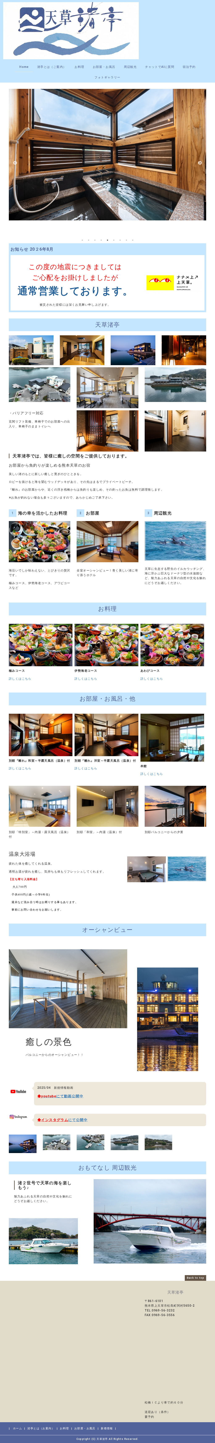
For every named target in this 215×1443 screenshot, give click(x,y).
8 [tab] (126, 240)
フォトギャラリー (107, 77)
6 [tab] (114, 240)
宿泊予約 (189, 66)
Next (200, 163)
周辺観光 (130, 66)
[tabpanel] (107, 154)
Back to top (195, 1277)
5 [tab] (107, 240)
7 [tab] (120, 240)
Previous (15, 163)
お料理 (79, 66)
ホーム (17, 1428)
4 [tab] (101, 240)
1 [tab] (82, 240)
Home (24, 66)
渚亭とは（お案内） (41, 1428)
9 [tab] (133, 240)
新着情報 (107, 1428)
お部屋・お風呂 (104, 66)
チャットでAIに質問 (159, 66)
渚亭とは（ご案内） (51, 66)
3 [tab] (95, 240)
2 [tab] (89, 240)
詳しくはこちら (20, 678)
